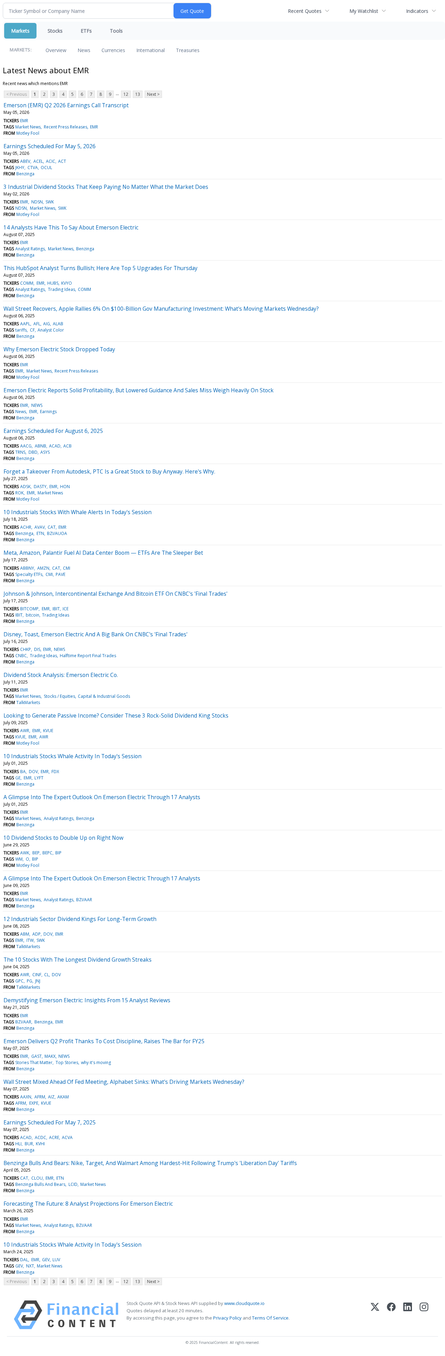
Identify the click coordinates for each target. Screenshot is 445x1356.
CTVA (32, 167)
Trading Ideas (61, 289)
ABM (24, 934)
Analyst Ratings (30, 249)
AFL (36, 324)
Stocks (55, 30)
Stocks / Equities (59, 696)
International (150, 50)
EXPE (33, 1103)
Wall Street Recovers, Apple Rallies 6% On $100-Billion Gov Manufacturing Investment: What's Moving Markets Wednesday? (161, 308)
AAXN (25, 1097)
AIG (46, 324)
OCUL (46, 167)
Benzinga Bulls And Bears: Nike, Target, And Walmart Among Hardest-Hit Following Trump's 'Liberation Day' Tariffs (150, 1163)
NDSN (37, 202)
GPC (19, 981)
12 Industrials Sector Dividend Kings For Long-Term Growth (79, 919)
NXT (30, 1266)
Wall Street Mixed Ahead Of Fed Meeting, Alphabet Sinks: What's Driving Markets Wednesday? (123, 1082)
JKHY (19, 167)
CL (46, 975)
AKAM (63, 1097)
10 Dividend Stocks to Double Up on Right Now (63, 838)
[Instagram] (424, 1315)
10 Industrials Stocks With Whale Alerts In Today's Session (77, 512)
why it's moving (96, 1062)
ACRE (54, 1137)
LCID (73, 1184)
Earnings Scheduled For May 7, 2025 (49, 1122)
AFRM (39, 1097)
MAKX (50, 1056)
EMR (24, 121)
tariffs (21, 330)
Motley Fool (27, 133)
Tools (116, 30)
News (84, 50)
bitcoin (32, 615)
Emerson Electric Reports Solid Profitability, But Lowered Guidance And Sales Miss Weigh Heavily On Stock (138, 390)
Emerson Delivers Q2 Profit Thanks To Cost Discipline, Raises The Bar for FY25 (103, 1041)
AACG (26, 446)
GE (18, 778)
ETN (40, 533)
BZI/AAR (84, 900)
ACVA (67, 1137)
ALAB (58, 324)
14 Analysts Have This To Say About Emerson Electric (70, 227)
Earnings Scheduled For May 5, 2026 (49, 146)
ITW (30, 940)
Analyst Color (51, 330)
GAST (36, 1056)
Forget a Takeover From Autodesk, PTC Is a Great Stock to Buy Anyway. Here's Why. (109, 471)
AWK (24, 853)
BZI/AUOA (57, 533)
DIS (37, 649)
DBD (33, 452)
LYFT (38, 778)
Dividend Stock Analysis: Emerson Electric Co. (60, 675)
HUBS (52, 283)
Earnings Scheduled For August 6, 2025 (53, 431)
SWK (50, 202)
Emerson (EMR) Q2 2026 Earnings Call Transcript (66, 105)
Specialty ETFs (28, 574)
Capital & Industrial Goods (104, 696)
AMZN (43, 568)
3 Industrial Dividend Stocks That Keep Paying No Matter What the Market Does (105, 187)
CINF (36, 975)
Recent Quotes (305, 11)
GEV (46, 1260)
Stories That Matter (33, 1062)
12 (125, 94)
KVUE (48, 731)
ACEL (38, 161)
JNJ (37, 981)
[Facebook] (391, 1315)
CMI (66, 568)
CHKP (25, 649)
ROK (19, 493)
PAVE (60, 574)
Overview (56, 50)
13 (137, 94)
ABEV (25, 161)
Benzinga (25, 174)
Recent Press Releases (65, 127)
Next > (153, 94)
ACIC (50, 161)
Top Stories (67, 1062)
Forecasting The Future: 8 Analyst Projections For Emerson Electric (88, 1203)
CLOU (37, 1178)
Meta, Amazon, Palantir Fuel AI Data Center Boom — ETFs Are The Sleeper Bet (103, 552)
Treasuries (188, 50)
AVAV (39, 527)
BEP (36, 853)
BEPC (47, 853)
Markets (20, 30)
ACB (67, 446)
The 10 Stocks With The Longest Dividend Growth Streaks (77, 959)
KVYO (66, 283)
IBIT (56, 609)
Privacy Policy (227, 1318)
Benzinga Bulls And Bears (40, 1184)
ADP (36, 934)
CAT (52, 527)
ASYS (45, 452)
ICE (65, 609)
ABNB (40, 446)
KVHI (40, 1144)
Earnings (48, 412)
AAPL (25, 324)
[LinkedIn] (407, 1315)
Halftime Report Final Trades (88, 656)
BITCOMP (29, 609)
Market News (28, 127)
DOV (33, 772)
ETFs (86, 30)
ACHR (25, 527)
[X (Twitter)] (375, 1315)
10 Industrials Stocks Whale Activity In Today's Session (72, 756)
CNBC (21, 656)
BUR (29, 1144)
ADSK (25, 486)
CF (32, 330)
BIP (58, 853)
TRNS (20, 452)
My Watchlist (363, 11)
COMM (26, 283)
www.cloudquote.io (244, 1303)
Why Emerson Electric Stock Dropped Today (59, 349)
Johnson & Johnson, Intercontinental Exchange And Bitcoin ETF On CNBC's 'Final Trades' (115, 593)
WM (19, 859)
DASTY (40, 486)
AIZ (51, 1097)
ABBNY (27, 568)
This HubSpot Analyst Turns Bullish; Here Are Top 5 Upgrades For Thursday (100, 268)
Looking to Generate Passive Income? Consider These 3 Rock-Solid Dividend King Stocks (115, 715)
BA (23, 772)
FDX (55, 772)
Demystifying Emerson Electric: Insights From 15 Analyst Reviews (86, 1000)
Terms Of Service (270, 1318)
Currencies (113, 50)
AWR (24, 731)
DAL (24, 1260)
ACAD (54, 446)
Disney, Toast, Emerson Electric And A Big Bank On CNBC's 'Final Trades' (95, 634)
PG (29, 981)
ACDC (40, 1137)
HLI (18, 1144)
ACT (62, 161)
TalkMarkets (28, 702)
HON (65, 486)
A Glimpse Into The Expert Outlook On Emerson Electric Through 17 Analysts (101, 797)
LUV (56, 1260)
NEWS (36, 405)
